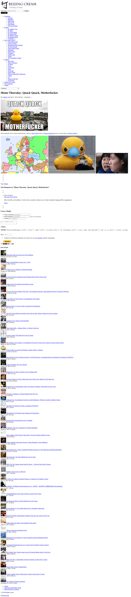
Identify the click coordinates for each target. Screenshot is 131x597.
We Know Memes (72, 133)
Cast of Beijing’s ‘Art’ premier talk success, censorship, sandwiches (25, 508)
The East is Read (12, 26)
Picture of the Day (13, 79)
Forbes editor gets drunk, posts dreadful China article (21, 523)
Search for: (4, 11)
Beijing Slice (11, 51)
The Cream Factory (9, 40)
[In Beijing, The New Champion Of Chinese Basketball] (3, 428)
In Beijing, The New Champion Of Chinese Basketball (21, 428)
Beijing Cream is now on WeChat (15, 471)
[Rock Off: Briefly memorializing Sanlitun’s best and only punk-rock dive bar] (3, 515)
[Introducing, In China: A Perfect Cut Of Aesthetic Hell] (3, 372)
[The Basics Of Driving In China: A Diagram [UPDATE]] (3, 406)
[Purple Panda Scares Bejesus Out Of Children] (3, 420)
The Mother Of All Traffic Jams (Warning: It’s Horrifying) (22, 413)
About (6, 586)
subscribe (39, 238)
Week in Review (12, 63)
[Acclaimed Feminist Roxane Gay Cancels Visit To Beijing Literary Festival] (3, 545)
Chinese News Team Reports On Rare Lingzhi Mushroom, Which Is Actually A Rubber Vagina (33, 400)
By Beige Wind (12, 34)
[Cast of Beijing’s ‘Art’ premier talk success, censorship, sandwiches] (3, 508)
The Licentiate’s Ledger (14, 58)
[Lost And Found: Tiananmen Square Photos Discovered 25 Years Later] (3, 277)
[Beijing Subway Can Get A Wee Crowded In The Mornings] (3, 306)
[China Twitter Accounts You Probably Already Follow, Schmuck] (3, 350)
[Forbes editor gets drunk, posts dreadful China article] (3, 523)
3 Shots (6, 85)
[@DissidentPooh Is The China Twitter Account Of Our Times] (3, 494)
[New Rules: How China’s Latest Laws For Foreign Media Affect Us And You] (3, 552)
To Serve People (12, 47)
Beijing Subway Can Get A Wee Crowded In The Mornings (23, 306)
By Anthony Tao (12, 29)
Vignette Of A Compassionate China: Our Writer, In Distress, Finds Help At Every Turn (31, 386)
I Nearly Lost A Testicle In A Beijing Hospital (19, 269)
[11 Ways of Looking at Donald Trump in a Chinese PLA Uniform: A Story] (3, 479)
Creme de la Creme (9, 82)
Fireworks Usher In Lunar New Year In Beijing (19, 255)
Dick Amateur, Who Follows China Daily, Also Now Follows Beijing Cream (28, 435)
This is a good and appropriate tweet (16, 530)
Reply (6, 203)
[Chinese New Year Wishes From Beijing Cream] (3, 284)
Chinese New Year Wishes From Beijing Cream (19, 284)
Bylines (6, 27)
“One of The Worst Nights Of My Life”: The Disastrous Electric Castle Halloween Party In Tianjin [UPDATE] (37, 291)
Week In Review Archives (11, 589)
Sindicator (11, 50)
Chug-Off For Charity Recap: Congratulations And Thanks (23, 299)
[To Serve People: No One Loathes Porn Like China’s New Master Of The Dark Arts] (3, 379)
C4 (9, 77)
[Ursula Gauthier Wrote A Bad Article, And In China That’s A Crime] (3, 574)
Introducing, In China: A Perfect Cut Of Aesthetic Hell (21, 372)
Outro (9, 66)
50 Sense (10, 64)
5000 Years (11, 21)
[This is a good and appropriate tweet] (3, 530)
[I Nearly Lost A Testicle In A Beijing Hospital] (3, 269)
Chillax (10, 75)
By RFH (10, 30)
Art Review (11, 80)
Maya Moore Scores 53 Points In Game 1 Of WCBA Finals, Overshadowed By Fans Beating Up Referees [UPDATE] (39, 357)
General (10, 18)
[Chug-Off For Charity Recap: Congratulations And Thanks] (3, 299)
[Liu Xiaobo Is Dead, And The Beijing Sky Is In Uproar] (3, 501)
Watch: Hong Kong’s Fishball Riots (16, 567)
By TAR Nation (12, 32)
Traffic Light (11, 55)
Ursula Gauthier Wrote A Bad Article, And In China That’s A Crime (25, 574)
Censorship (11, 67)
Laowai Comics (12, 43)
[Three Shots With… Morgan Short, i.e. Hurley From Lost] (3, 328)
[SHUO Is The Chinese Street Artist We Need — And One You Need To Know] (3, 464)
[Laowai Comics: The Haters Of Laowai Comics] (3, 335)
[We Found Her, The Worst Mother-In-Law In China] (3, 457)
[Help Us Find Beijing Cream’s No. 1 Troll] (3, 262)
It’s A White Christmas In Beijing (15, 581)
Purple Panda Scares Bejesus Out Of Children (19, 420)
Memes (6, 184)
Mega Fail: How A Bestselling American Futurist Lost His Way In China (26, 559)
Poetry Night (11, 72)
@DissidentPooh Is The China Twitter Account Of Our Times (23, 494)
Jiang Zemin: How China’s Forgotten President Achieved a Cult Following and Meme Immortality (34, 449)
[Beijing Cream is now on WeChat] (3, 471)
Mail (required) (8, 216)
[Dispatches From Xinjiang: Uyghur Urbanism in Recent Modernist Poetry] (3, 537)
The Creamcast (8, 83)
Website (6, 218)
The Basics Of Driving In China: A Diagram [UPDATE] (22, 406)
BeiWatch (10, 19)
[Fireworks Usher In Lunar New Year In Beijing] (3, 255)
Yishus (10, 56)
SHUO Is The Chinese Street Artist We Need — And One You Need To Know (28, 464)
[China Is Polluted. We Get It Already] (3, 364)
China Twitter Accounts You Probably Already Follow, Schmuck (24, 350)
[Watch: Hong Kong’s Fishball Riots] (3, 567)
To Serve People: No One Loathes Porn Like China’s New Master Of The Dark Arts (30, 379)
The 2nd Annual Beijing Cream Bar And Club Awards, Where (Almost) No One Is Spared (31, 313)
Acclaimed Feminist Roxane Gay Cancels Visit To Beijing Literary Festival (27, 545)
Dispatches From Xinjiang (15, 45)
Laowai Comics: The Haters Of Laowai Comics (19, 335)
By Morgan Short (13, 37)
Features (6, 59)
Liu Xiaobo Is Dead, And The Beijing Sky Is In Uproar (22, 501)
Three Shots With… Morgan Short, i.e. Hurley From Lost (22, 328)
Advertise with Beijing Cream (12, 588)
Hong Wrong (35, 133)
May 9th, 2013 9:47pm (10, 197)
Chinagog (10, 53)
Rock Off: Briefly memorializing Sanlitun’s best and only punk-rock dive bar (28, 515)
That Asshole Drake (13, 48)
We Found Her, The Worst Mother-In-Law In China (21, 457)
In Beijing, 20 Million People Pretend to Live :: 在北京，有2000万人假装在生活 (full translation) (34, 486)
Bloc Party (11, 61)
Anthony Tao (6, 97)
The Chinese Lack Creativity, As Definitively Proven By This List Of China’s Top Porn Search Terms (35, 342)
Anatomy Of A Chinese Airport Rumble (17, 321)
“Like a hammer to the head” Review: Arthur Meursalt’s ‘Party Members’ (27, 442)
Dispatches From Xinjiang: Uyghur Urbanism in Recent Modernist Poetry (27, 537)
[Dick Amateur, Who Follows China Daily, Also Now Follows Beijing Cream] (3, 435)
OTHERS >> (12, 39)
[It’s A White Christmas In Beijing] (3, 581)
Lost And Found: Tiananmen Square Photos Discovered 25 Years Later (26, 277)
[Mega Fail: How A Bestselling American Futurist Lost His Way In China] (3, 559)
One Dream (11, 24)
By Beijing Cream (13, 35)
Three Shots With (13, 42)
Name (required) (9, 214)
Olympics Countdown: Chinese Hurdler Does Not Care (22, 394)
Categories (7, 16)
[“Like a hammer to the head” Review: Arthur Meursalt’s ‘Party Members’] (3, 442)
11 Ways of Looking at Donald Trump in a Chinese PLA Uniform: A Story (27, 479)
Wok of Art (11, 22)
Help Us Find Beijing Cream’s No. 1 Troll (18, 262)
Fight (9, 69)
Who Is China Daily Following (16, 74)
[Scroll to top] (5, 595)
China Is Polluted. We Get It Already (16, 364)
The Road (10, 71)
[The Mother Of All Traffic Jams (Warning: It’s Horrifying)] (3, 413)
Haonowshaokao (49, 133)
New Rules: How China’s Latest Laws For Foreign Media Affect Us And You (28, 552)
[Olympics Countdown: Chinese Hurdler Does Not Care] (3, 394)
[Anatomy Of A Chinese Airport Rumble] (3, 321)
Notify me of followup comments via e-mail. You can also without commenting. (29, 238)
